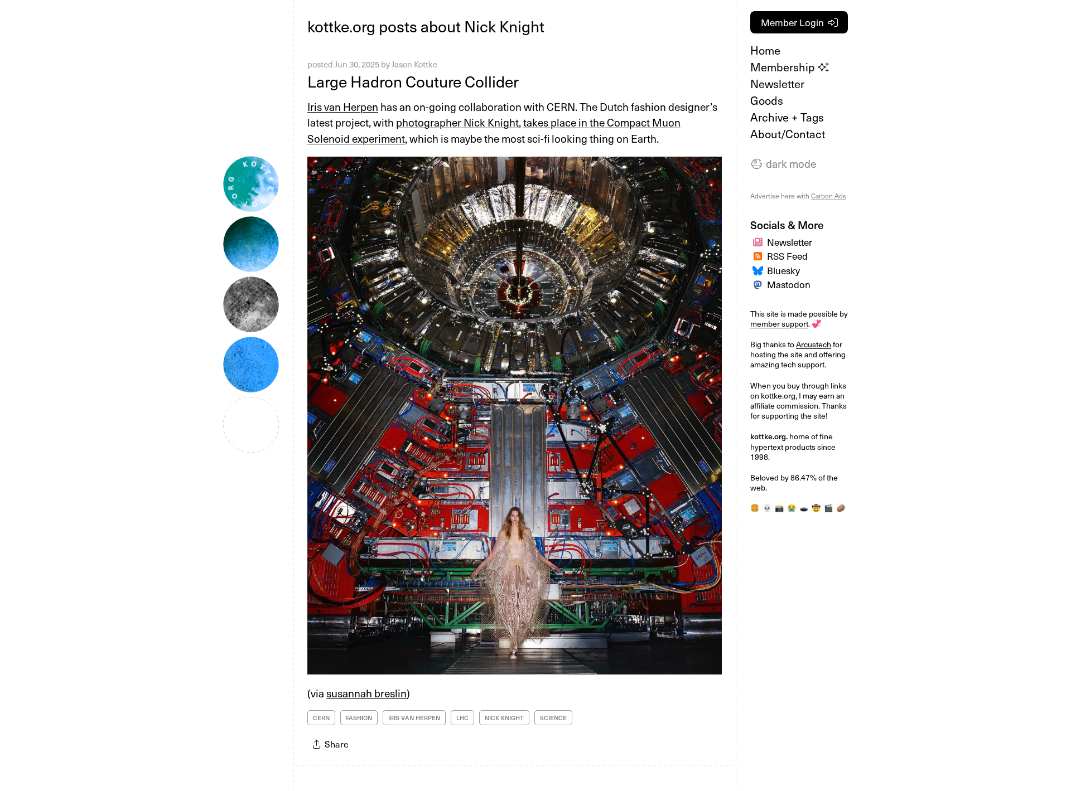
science (553, 717)
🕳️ (803, 507)
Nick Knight (504, 717)
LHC (462, 717)
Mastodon (789, 284)
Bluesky (783, 270)
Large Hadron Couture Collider (413, 81)
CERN (321, 717)
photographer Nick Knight (457, 122)
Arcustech (813, 344)
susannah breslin (366, 693)
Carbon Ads (828, 196)
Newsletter (777, 83)
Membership (784, 67)
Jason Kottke (414, 64)
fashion (359, 717)
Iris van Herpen (342, 106)
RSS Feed (787, 256)
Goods (766, 100)
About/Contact (787, 133)
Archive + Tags (787, 117)
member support (779, 323)
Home (765, 50)
